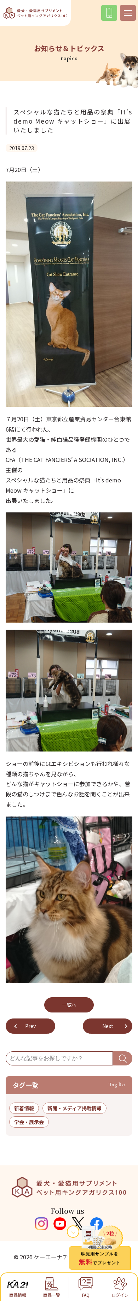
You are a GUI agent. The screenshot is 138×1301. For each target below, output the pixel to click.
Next (107, 1025)
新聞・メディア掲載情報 (74, 1108)
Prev (30, 1025)
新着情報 (24, 1108)
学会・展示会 (29, 1121)
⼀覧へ (69, 1004)
